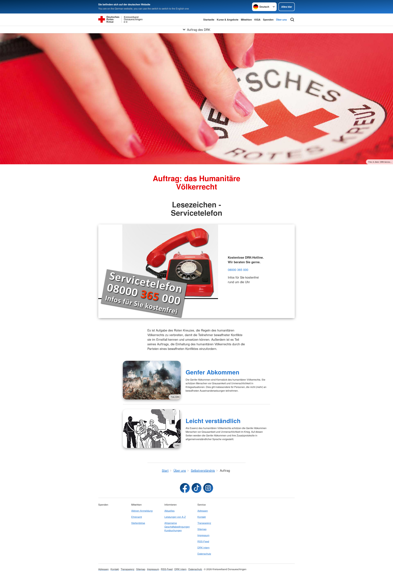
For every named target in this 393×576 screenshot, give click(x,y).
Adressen (202, 510)
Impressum (203, 535)
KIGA (257, 19)
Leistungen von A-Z (175, 517)
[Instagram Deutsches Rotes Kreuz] (208, 488)
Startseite (208, 19)
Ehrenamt (136, 517)
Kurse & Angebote (227, 19)
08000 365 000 (238, 269)
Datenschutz (204, 553)
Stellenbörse (138, 523)
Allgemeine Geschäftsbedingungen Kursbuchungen (177, 526)
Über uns (281, 19)
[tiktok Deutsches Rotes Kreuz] (196, 488)
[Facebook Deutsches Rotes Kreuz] (185, 488)
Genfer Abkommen (212, 372)
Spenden (268, 19)
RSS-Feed (203, 541)
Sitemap (201, 529)
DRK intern (203, 547)
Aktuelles (169, 510)
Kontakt (201, 517)
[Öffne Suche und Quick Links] (292, 19)
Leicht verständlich (213, 420)
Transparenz (204, 523)
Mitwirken (246, 19)
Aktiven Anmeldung (142, 510)
